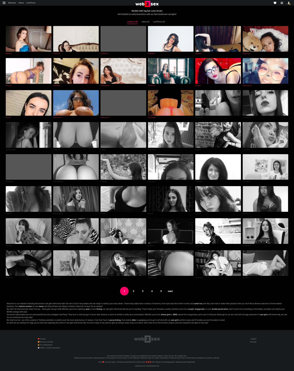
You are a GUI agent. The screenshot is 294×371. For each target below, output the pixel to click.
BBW (175, 315)
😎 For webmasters (45, 345)
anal (87, 309)
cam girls (264, 315)
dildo (134, 320)
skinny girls (166, 315)
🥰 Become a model (45, 342)
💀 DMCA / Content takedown (49, 348)
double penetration (220, 309)
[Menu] (4, 2)
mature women (25, 306)
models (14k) (132, 22)
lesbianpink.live (153, 366)
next (170, 291)
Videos (21, 3)
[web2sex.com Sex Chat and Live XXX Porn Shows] (147, 4)
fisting (99, 309)
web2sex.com (140, 366)
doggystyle (200, 309)
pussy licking (115, 320)
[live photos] (281, 3)
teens (41, 306)
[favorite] (274, 3)
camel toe (198, 304)
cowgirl (191, 309)
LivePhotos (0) (159, 22)
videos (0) (145, 22)
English (253, 339)
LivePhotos (30, 3)
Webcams (12, 3)
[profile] (288, 3)
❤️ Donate (42, 339)
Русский (253, 342)
